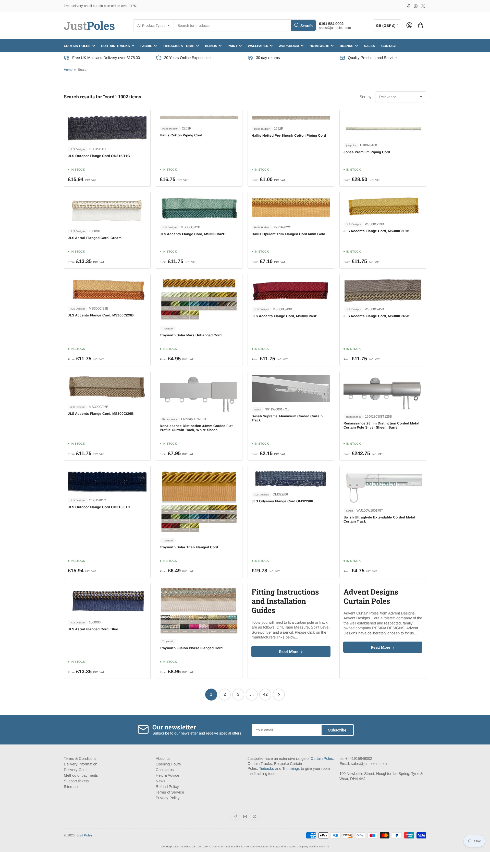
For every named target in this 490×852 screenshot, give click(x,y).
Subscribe (337, 729)
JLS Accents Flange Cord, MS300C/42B (193, 234)
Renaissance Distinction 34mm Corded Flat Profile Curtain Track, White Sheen (196, 428)
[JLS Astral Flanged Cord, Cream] (107, 210)
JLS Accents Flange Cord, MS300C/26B (101, 414)
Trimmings (291, 768)
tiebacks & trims (178, 46)
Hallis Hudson (170, 128)
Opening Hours (168, 764)
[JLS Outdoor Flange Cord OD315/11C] (107, 128)
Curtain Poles (322, 758)
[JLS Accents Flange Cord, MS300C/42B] (199, 208)
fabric (146, 46)
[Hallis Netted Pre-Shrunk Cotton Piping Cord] (291, 118)
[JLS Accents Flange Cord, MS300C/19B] (383, 206)
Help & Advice (167, 775)
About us (163, 758)
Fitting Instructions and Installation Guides (285, 601)
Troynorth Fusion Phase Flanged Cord (191, 648)
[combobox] (245, 25)
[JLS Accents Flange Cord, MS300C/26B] (107, 387)
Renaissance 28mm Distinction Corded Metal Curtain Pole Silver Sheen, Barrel (381, 425)
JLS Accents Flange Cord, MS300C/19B (376, 231)
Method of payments (81, 775)
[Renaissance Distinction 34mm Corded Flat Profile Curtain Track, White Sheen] (199, 393)
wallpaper (258, 46)
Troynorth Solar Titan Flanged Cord (189, 547)
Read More (288, 651)
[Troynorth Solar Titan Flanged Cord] (199, 501)
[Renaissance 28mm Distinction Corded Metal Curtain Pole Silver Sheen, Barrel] (383, 392)
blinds (211, 46)
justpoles (351, 145)
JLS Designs (77, 149)
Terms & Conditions (80, 758)
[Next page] (278, 694)
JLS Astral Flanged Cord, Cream (94, 238)
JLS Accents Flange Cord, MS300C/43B (284, 316)
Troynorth (168, 328)
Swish (257, 409)
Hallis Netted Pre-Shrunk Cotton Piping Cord (289, 135)
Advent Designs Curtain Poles (371, 596)
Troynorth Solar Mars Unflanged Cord (191, 335)
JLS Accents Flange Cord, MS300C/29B (101, 315)
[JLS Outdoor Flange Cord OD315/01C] (107, 481)
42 (265, 694)
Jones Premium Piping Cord (367, 152)
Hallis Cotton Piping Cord (181, 135)
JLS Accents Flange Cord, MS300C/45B (376, 316)
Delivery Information (80, 764)
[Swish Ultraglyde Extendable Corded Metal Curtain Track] (383, 486)
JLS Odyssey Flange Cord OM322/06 (282, 501)
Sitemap (71, 786)
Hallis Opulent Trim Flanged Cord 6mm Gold (288, 234)
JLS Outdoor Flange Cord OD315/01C (99, 507)
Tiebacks (266, 768)
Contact (389, 46)
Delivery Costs (76, 769)
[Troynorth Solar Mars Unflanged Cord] (199, 299)
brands (346, 46)
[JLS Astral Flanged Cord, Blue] (107, 601)
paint (232, 46)
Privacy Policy (168, 798)
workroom (289, 46)
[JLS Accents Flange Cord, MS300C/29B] (107, 289)
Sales (369, 46)
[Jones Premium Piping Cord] (383, 126)
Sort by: (366, 96)
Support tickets (76, 781)
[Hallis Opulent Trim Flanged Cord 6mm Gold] (291, 208)
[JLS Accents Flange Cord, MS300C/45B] (383, 290)
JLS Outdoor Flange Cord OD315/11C (99, 156)
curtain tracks (115, 46)
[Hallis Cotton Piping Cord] (199, 117)
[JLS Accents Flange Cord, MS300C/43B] (291, 290)
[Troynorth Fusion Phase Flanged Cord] (199, 610)
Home (68, 70)
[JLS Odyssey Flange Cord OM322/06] (291, 478)
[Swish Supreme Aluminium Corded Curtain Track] (291, 388)
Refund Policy (167, 786)
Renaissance (170, 419)
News (160, 781)
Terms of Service (170, 792)
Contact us (165, 769)
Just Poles (84, 835)
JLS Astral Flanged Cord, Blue (93, 629)
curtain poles (77, 46)
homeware (319, 46)
